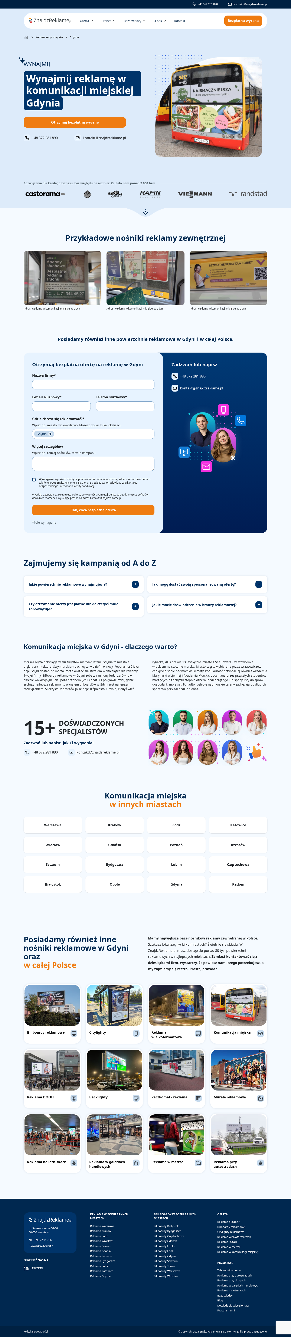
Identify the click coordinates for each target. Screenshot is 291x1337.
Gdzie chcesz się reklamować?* (58, 418)
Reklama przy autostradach (234, 1275)
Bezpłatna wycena (243, 20)
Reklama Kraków (100, 1231)
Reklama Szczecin (101, 1256)
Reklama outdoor (228, 1222)
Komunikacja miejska (49, 37)
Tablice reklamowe (229, 1270)
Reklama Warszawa (102, 1226)
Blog (220, 1300)
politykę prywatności (84, 494)
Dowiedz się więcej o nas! (233, 1305)
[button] (145, 212)
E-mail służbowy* (47, 397)
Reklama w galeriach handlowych (238, 1285)
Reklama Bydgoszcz (102, 1261)
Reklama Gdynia (100, 1276)
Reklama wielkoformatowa (234, 1237)
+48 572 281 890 (208, 4)
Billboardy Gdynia (165, 1256)
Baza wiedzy (225, 1295)
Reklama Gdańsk (100, 1251)
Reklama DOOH (227, 1242)
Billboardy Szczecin (166, 1261)
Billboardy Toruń (164, 1266)
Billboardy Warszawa (167, 1271)
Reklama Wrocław (101, 1241)
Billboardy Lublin (164, 1246)
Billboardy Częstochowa (169, 1236)
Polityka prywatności (36, 1331)
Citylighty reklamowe (230, 1232)
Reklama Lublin (99, 1266)
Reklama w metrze (229, 1247)
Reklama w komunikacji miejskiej (237, 1252)
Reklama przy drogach (231, 1280)
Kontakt (179, 21)
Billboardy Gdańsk (165, 1241)
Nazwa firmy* (44, 375)
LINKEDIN (36, 1268)
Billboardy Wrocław (166, 1276)
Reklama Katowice (101, 1271)
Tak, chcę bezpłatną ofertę (93, 510)
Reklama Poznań (100, 1246)
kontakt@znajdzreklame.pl (250, 4)
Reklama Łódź (99, 1236)
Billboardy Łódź (163, 1251)
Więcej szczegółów (47, 446)
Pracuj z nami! (226, 1310)
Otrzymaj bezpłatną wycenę (75, 122)
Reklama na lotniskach (231, 1290)
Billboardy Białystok (166, 1226)
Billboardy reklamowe (231, 1227)
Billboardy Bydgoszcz (167, 1231)
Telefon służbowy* (111, 397)
